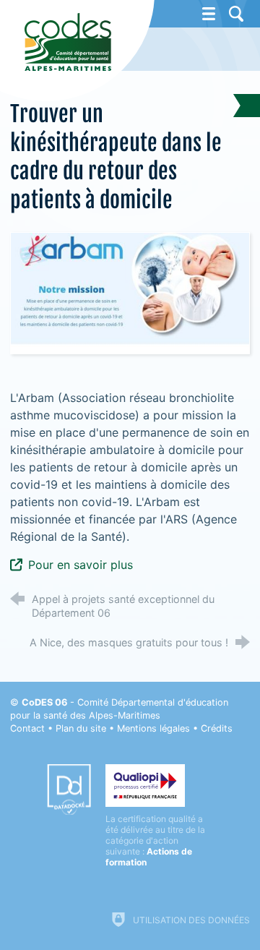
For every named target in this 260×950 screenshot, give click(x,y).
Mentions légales (153, 728)
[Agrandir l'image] (129, 292)
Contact (27, 728)
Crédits (217, 728)
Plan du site (81, 728)
